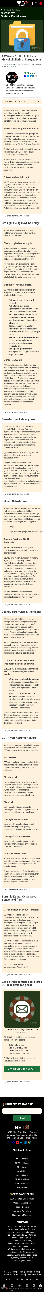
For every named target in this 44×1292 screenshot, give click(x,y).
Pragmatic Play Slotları (22, 1211)
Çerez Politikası (22, 1183)
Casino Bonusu (22, 1207)
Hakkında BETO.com (14, 93)
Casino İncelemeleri (22, 1203)
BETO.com (9, 64)
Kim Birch (13, 66)
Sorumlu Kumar (22, 1175)
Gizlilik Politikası (22, 1179)
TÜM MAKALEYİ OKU (23, 1069)
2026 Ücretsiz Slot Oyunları (22, 1199)
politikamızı (8, 458)
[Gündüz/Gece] (31, 3)
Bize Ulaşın (22, 1167)
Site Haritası (22, 1187)
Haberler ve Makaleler (22, 1215)
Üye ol (22, 1118)
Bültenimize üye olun (19, 1104)
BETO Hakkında (22, 1163)
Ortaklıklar (22, 1171)
